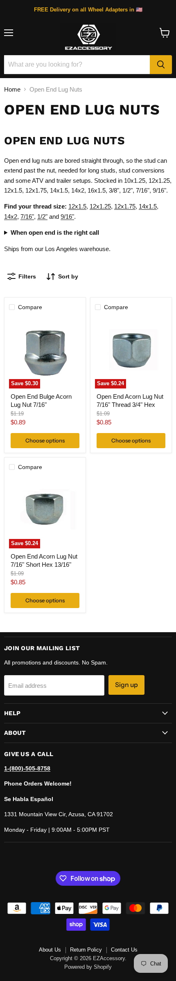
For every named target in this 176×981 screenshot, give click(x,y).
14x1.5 (148, 206)
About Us (50, 950)
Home (12, 89)
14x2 (10, 216)
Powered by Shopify (88, 967)
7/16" (27, 216)
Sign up (126, 685)
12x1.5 (77, 206)
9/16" (67, 216)
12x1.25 (100, 206)
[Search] (161, 64)
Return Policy (86, 950)
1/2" (42, 216)
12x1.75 (124, 206)
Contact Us (124, 950)
